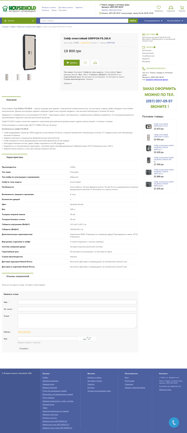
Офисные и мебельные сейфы (29, 27)
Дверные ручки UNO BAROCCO (55, 421)
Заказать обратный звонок (112, 10)
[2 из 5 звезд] (21, 332)
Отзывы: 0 (95, 43)
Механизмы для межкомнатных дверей (58, 394)
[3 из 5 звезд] (24, 332)
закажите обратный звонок (157, 79)
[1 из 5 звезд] (19, 332)
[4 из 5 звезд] (26, 332)
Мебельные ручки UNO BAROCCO (56, 425)
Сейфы (12, 27)
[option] (159, 98)
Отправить (23, 348)
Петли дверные (48, 398)
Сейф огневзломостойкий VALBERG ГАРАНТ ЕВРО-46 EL (164, 184)
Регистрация (129, 381)
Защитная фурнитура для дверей (56, 411)
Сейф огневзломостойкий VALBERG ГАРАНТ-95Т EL (164, 160)
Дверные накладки (50, 388)
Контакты (45, 10)
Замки (45, 408)
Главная (5, 27)
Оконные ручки (48, 404)
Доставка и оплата (66, 7)
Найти (133, 21)
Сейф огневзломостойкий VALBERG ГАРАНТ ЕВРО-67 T (164, 148)
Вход (127, 378)
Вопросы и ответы (49, 7)
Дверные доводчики (50, 415)
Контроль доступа (50, 418)
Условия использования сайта (99, 391)
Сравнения (129, 384)
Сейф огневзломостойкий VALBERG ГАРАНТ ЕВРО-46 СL (164, 172)
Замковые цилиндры (50, 381)
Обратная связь (165, 390)
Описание (11, 100)
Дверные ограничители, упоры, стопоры (58, 401)
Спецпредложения (152, 21)
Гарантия (78, 7)
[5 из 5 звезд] (29, 332)
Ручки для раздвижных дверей (55, 391)
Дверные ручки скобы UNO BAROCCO (57, 428)
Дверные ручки (48, 384)
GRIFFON (111, 43)
